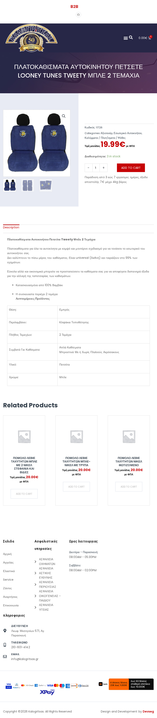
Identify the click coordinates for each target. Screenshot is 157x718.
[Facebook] (78, 14)
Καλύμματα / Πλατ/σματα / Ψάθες (105, 138)
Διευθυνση (19, 626)
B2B (74, 6)
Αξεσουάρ (106, 133)
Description (11, 227)
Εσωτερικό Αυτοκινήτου (128, 133)
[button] (125, 37)
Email (15, 654)
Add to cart (131, 168)
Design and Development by (127, 711)
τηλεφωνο (19, 643)
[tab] (11, 227)
